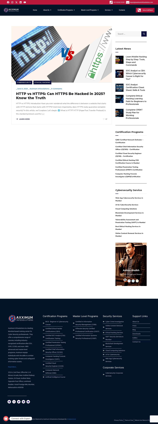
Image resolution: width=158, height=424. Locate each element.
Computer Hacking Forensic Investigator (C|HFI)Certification (127, 175)
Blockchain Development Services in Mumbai (129, 214)
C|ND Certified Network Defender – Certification (129, 141)
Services (108, 10)
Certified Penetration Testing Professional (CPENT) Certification (128, 168)
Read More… (12, 367)
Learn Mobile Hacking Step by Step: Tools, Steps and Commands (136, 61)
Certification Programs (65, 10)
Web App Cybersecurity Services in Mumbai (129, 199)
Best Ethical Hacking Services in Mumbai (127, 227)
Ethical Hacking (42, 82)
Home (35, 10)
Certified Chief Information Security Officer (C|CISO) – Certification (129, 148)
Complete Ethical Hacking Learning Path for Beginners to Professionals (136, 100)
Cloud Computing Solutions (126, 209)
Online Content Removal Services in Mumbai (129, 234)
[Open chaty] (5, 418)
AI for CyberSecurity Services (126, 205)
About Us (46, 10)
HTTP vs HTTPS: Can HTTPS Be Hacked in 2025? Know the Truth (60, 96)
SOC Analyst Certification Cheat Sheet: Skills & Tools (135, 87)
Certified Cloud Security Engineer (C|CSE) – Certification (128, 154)
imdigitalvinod (71, 419)
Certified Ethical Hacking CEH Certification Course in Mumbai (127, 161)
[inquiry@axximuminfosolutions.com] (139, 2)
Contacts (122, 10)
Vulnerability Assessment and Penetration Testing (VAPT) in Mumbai (130, 221)
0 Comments (56, 89)
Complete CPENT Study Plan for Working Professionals (134, 114)
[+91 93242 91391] (117, 2)
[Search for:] (131, 34)
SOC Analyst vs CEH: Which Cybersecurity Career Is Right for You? (136, 75)
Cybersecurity (24, 82)
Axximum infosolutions (39, 89)
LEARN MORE (24, 119)
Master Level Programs (89, 10)
